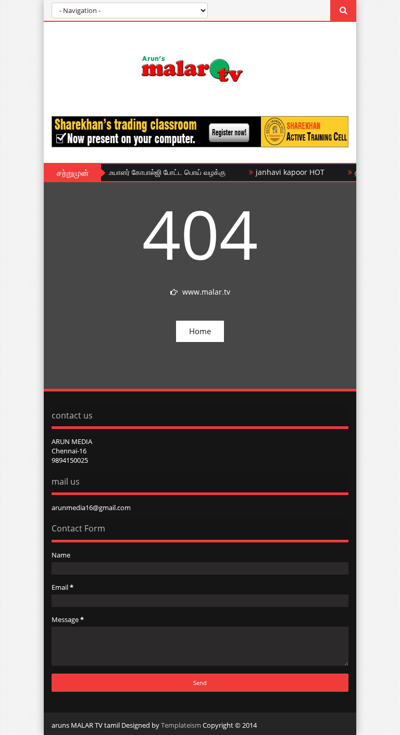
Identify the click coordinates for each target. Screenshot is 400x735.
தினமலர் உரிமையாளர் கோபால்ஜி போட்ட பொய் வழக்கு (140, 172)
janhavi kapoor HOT (284, 172)
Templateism (181, 725)
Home (200, 331)
